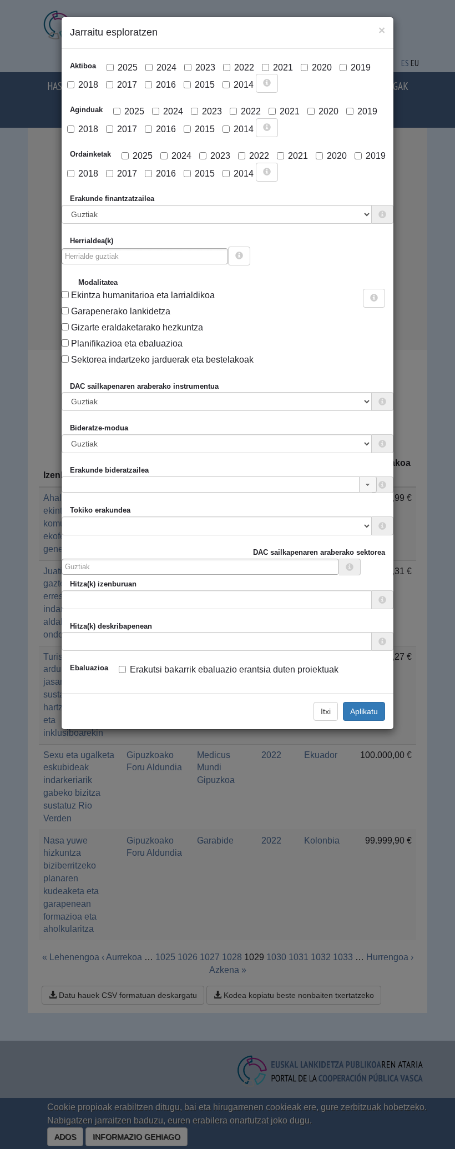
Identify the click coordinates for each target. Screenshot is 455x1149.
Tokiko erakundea (100, 510)
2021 (283, 67)
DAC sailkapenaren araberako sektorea (319, 552)
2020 (322, 67)
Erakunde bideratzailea (109, 470)
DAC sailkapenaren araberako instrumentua (144, 386)
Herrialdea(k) (91, 241)
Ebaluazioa (89, 668)
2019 (361, 67)
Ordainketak (90, 154)
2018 (88, 84)
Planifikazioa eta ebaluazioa (126, 343)
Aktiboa (83, 66)
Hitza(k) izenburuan (103, 584)
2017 (127, 84)
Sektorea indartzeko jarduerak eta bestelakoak (161, 359)
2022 (244, 67)
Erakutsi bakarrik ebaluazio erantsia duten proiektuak (234, 669)
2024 (166, 67)
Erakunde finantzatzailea (112, 198)
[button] (368, 484)
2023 (205, 67)
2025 (128, 67)
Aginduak (86, 110)
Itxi (326, 711)
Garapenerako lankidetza (119, 311)
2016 (166, 84)
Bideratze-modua (99, 428)
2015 (205, 84)
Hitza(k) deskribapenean (111, 626)
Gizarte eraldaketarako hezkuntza (136, 327)
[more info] (267, 83)
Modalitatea (98, 282)
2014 (244, 84)
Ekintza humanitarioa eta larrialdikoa (142, 295)
